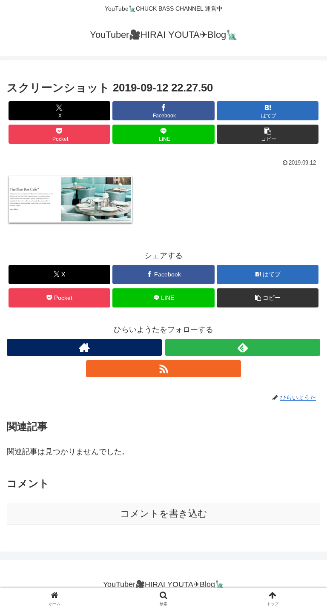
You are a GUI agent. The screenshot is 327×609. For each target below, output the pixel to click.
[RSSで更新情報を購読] (163, 368)
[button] (267, 134)
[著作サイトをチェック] (84, 347)
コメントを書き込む (163, 513)
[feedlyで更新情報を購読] (242, 347)
